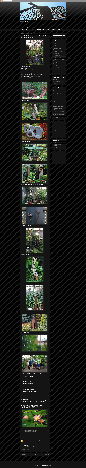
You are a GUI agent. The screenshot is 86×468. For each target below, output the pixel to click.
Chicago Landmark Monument (59, 130)
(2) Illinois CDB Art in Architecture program (57, 94)
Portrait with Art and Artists (58, 81)
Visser (25, 439)
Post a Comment (25, 449)
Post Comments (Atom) (37, 457)
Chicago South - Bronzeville (58, 59)
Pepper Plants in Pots (57, 147)
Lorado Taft (55, 79)
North (48, 29)
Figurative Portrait (56, 132)
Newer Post (23, 454)
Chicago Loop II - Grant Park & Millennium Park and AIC (59, 46)
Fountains (55, 67)
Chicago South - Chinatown (58, 62)
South (53, 29)
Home (22, 29)
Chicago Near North (57, 51)
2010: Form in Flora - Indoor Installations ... (29, 78)
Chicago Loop (55, 43)
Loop (27, 29)
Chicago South (56, 57)
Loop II (32, 29)
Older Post (46, 454)
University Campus (56, 72)
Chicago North (56, 53)
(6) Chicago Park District (58, 106)
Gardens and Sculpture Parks (59, 69)
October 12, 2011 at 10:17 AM (29, 446)
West (59, 29)
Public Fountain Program (58, 134)
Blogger (49, 465)
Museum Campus (40, 29)
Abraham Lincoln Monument (58, 124)
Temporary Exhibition (57, 136)
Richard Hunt (55, 83)
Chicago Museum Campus (58, 48)
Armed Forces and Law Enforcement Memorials (57, 127)
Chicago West (55, 65)
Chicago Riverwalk (56, 55)
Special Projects (56, 117)
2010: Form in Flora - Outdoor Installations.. (29, 77)
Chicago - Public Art (57, 142)
